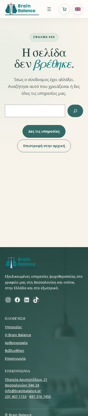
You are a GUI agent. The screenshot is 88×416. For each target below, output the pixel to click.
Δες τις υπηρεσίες (44, 131)
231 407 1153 (15, 396)
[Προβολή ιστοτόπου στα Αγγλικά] (77, 9)
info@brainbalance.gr (23, 390)
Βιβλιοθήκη (14, 350)
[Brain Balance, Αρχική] (22, 9)
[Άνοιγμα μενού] (49, 9)
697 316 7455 (40, 396)
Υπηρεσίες (13, 327)
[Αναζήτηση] (75, 111)
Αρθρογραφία (16, 342)
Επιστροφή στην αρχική (44, 145)
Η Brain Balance (18, 335)
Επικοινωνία (15, 358)
